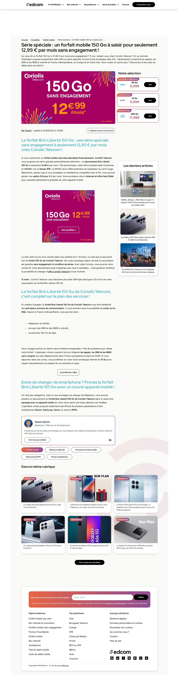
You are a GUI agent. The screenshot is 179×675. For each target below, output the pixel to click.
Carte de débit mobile (39, 654)
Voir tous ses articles (37, 440)
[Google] (112, 658)
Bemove (66, 665)
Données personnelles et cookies (126, 623)
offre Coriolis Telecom (59, 271)
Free (71, 618)
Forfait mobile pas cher (40, 618)
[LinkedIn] (110, 440)
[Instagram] (135, 658)
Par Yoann (26, 130)
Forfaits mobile (32, 450)
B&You (72, 649)
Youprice (73, 658)
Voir (150, 84)
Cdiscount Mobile (77, 636)
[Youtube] (129, 658)
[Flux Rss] (146, 658)
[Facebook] (123, 658)
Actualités (35, 40)
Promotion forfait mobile (86, 450)
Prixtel (72, 641)
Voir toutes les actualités (89, 562)
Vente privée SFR (33, 457)
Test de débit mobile (39, 649)
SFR (71, 632)
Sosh (71, 654)
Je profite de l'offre (68, 372)
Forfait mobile (49, 40)
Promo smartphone (59, 457)
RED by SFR (75, 645)
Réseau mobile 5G (57, 450)
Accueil (24, 40)
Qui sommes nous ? (119, 632)
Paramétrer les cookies (121, 627)
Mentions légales (118, 618)
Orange (72, 627)
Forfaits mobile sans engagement (45, 627)
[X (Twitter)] (141, 658)
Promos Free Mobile (39, 632)
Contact (114, 636)
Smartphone (35, 645)
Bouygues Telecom (78, 623)
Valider (141, 597)
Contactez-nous (144, 4)
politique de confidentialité (115, 603)
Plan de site (115, 641)
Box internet (34, 641)
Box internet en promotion (41, 623)
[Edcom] (34, 4)
